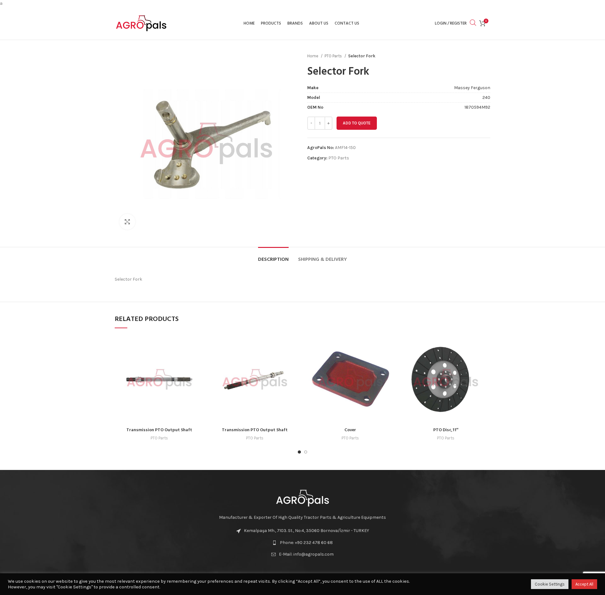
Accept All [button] (584, 584)
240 (486, 97)
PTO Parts (334, 56)
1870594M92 (477, 107)
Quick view (199, 345)
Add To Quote (357, 123)
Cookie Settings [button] (550, 584)
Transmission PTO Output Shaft (159, 430)
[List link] (302, 542)
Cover (350, 430)
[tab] (273, 256)
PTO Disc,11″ (445, 430)
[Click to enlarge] (127, 222)
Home (313, 56)
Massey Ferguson (472, 87)
